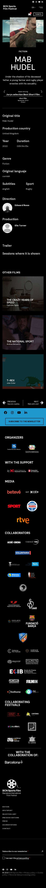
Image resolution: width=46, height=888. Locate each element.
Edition (5, 807)
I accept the (18, 858)
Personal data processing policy (22, 875)
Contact (6, 829)
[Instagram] (36, 2)
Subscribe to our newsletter (15, 851)
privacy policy (23, 858)
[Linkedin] (42, 2)
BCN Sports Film (15, 873)
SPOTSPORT (7, 810)
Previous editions (10, 818)
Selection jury (9, 814)
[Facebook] (33, 2)
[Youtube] (39, 2)
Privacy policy (29, 873)
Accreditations (9, 825)
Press (5, 821)
